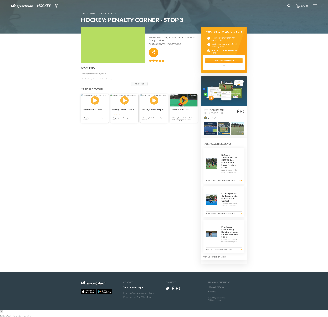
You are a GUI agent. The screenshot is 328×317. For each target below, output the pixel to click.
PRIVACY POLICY (216, 287)
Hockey (92, 14)
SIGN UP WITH (224, 60)
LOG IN (304, 5)
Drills (101, 14)
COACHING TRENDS (218, 257)
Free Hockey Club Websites (137, 297)
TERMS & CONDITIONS (219, 282)
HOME (83, 14)
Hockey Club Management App (138, 293)
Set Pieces (112, 14)
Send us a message (133, 287)
